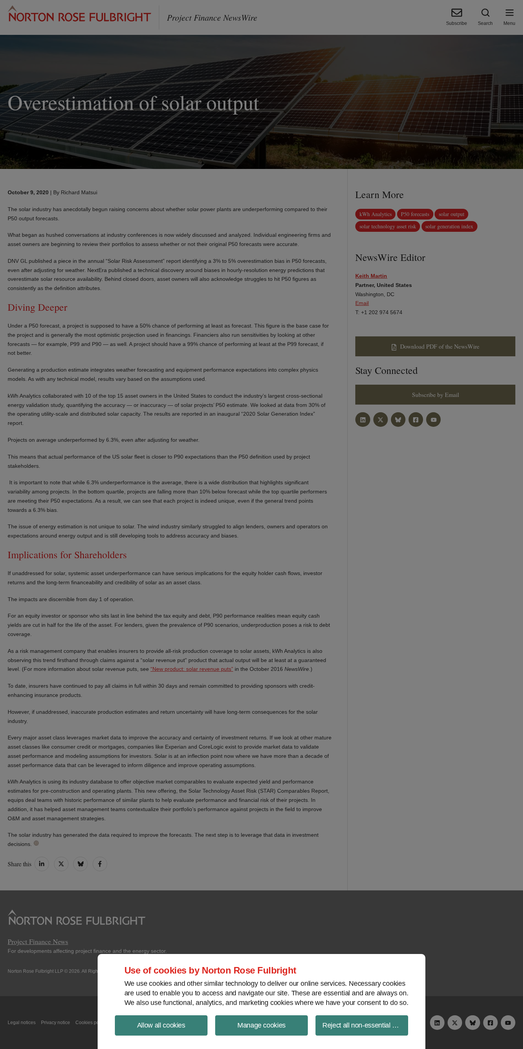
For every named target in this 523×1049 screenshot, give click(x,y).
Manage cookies (261, 1025)
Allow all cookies (161, 1025)
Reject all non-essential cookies (365, 1025)
